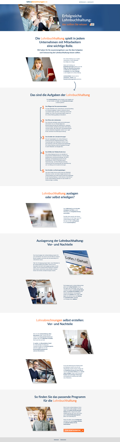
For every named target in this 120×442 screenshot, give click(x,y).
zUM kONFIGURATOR (72, 430)
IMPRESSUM (82, 2)
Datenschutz (63, 439)
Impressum (56, 439)
